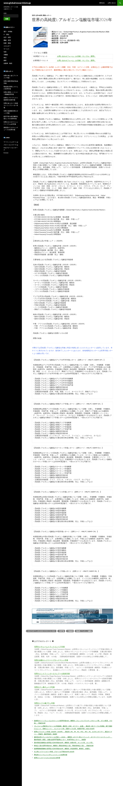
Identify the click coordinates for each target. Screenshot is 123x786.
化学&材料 (38, 15)
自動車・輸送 (8, 63)
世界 (33, 15)
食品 (5, 57)
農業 (5, 60)
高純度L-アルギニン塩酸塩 (84, 631)
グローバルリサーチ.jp (11, 145)
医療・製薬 (7, 43)
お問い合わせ (112, 3)
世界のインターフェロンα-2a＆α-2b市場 (47, 758)
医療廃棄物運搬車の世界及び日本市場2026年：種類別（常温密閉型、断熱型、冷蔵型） (62, 748)
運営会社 (102, 3)
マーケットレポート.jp (11, 142)
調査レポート (47, 15)
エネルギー (7, 46)
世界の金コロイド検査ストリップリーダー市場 (11, 105)
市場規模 (70, 631)
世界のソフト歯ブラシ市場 (44, 703)
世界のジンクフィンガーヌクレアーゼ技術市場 (52, 674)
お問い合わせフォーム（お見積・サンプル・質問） (76, 56)
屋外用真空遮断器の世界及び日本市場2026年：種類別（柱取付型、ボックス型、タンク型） (64, 742)
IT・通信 (6, 34)
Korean (6, 153)
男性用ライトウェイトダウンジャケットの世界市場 (50, 755)
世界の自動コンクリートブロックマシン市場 (51, 660)
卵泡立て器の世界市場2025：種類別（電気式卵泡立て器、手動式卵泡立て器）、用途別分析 (64, 745)
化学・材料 (7, 37)
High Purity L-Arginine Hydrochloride (41, 631)
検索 (5, 13)
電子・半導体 (8, 31)
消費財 (6, 55)
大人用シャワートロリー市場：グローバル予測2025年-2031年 (54, 751)
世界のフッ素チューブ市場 (44, 687)
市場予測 (61, 631)
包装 (5, 52)
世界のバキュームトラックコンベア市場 (49, 647)
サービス (6, 49)
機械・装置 (7, 40)
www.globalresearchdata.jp (17, 3)
